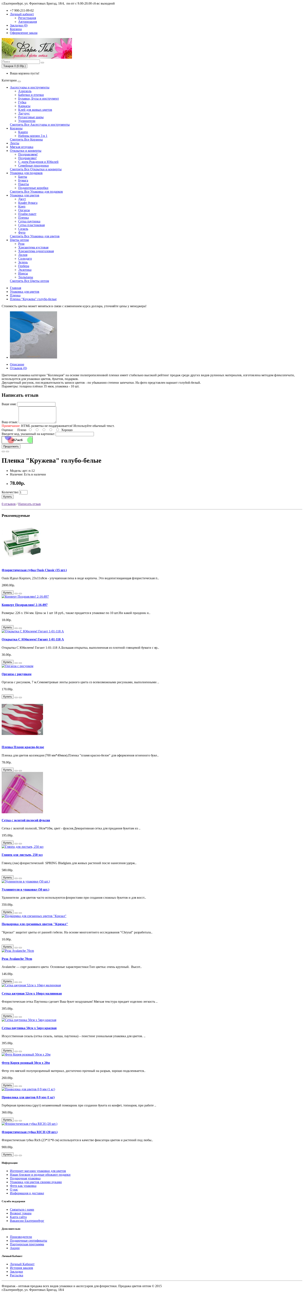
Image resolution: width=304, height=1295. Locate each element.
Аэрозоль (24, 91)
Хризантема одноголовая (36, 251)
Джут (22, 199)
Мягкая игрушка (21, 147)
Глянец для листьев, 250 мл (22, 855)
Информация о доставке (27, 1193)
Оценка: (7, 430)
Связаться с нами (22, 1209)
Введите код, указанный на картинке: (28, 434)
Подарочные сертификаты (28, 1240)
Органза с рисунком (16, 674)
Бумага (23, 180)
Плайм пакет (27, 214)
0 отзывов (9, 504)
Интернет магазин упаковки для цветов (38, 1171)
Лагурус (24, 113)
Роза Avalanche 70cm (17, 958)
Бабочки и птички (31, 95)
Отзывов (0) (18, 368)
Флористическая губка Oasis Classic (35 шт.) (34, 570)
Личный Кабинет (22, 1264)
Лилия (22, 255)
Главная (15, 288)
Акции (15, 1248)
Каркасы (24, 106)
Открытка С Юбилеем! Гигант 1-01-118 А (33, 639)
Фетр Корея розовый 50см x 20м (26, 1062)
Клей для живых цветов (35, 109)
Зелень (23, 262)
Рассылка (16, 1275)
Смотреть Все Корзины (26, 139)
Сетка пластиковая (31, 225)
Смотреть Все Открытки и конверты (36, 169)
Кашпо (23, 132)
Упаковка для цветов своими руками (36, 1182)
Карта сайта (18, 1217)
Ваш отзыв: (10, 422)
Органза (24, 210)
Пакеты (23, 184)
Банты (22, 176)
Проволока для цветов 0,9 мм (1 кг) (28, 1097)
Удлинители (26, 121)
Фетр (21, 232)
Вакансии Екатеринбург (27, 1220)
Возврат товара (20, 1213)
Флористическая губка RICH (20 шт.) (29, 1132)
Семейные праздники (33, 165)
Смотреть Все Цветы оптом (29, 281)
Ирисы (23, 273)
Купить (7, 496)
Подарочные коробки (33, 188)
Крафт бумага (27, 202)
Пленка (23, 217)
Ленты (14, 143)
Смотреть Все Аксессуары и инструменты (40, 124)
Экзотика (24, 269)
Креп (21, 206)
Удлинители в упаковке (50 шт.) (25, 889)
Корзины (16, 128)
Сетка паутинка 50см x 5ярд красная (29, 1028)
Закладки (16, 1271)
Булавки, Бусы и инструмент (38, 98)
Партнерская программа (27, 1244)
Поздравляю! (27, 158)
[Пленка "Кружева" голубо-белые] (33, 357)
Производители (21, 1237)
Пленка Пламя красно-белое (23, 747)
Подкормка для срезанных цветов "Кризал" (35, 924)
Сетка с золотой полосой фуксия (26, 820)
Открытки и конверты (25, 150)
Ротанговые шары (31, 117)
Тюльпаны (25, 277)
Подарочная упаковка (25, 1178)
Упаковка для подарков (26, 173)
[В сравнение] (7, 451)
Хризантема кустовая (33, 247)
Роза (21, 243)
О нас (14, 1189)
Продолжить (11, 446)
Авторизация (27, 21)
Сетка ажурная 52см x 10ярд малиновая (32, 993)
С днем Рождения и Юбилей (38, 162)
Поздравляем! (28, 154)
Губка (22, 102)
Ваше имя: (9, 404)
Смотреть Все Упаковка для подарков (36, 191)
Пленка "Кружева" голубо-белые (33, 299)
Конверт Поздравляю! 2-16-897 (25, 605)
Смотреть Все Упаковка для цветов (35, 236)
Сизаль (23, 229)
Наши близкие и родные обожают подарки (40, 1174)
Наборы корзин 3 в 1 (32, 135)
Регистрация (27, 18)
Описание (17, 364)
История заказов (21, 1268)
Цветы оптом (19, 240)
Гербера (23, 266)
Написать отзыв (29, 504)
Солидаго (25, 258)
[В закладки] (3, 451)
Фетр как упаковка (23, 1185)
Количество (10, 492)
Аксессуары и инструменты (29, 87)
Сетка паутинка (29, 221)
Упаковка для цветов (24, 195)
